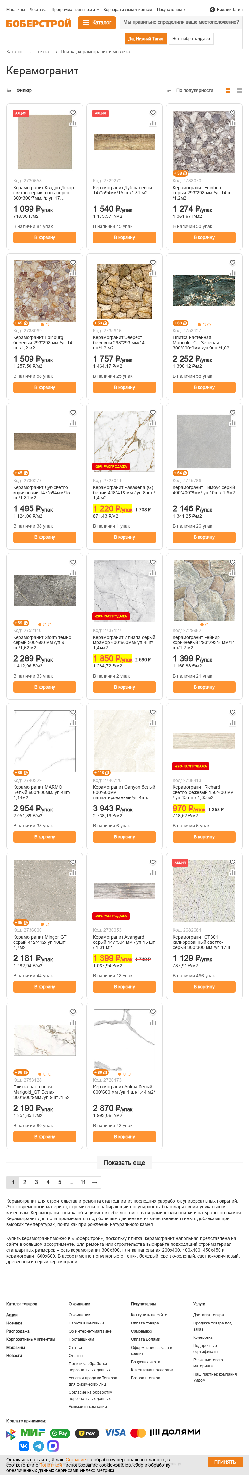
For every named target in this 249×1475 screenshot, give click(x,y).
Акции (12, 1315)
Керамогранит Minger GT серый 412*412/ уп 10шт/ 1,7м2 (40, 942)
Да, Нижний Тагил (145, 38)
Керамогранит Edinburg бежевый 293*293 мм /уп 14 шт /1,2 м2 (42, 342)
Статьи (75, 1347)
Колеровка (203, 1337)
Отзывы (76, 1355)
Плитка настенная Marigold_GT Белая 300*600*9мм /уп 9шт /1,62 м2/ (41, 1092)
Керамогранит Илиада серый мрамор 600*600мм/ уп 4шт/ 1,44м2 (124, 642)
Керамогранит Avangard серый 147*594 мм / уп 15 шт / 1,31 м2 (124, 942)
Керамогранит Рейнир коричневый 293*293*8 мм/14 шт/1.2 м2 (204, 642)
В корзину (44, 237)
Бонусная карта (145, 1362)
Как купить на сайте (149, 1315)
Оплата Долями (145, 1339)
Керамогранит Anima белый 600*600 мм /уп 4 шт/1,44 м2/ (124, 1089)
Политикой (50, 1465)
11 (83, 1182)
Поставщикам (81, 1339)
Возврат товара (145, 1378)
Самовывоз (141, 1331)
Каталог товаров (21, 1304)
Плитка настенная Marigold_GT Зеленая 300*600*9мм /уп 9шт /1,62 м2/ (201, 342)
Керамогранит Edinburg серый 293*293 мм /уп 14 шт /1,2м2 (203, 193)
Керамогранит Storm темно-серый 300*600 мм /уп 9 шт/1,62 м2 (43, 642)
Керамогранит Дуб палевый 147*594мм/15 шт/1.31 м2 (122, 190)
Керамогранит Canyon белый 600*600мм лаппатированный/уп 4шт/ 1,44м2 (124, 792)
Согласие (76, 1459)
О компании (79, 1315)
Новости (14, 1355)
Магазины (15, 1347)
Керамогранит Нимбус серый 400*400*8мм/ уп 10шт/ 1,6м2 (204, 490)
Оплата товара (145, 1323)
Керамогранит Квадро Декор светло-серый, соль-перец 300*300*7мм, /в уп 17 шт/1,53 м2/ (43, 193)
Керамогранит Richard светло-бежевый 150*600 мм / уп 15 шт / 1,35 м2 (203, 792)
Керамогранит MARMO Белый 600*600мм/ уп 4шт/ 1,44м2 (41, 792)
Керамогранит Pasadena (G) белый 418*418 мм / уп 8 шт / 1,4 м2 (124, 492)
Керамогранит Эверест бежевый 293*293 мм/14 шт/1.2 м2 (119, 342)
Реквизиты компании (88, 1406)
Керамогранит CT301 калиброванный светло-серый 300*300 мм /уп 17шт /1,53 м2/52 (202, 942)
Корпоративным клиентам (30, 1339)
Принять (225, 1462)
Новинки (14, 1323)
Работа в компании (86, 1323)
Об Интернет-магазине (90, 1331)
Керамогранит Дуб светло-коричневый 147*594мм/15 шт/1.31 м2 (41, 492)
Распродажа (18, 1331)
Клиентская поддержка (152, 1370)
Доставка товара (208, 1315)
